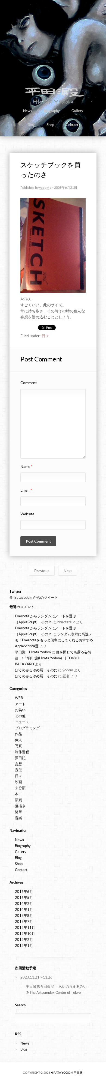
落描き (20, 806)
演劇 (18, 800)
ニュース (22, 722)
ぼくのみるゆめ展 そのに (36, 670)
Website (27, 514)
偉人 (18, 740)
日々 (45, 336)
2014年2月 (24, 904)
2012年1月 (24, 946)
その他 (20, 716)
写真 (18, 746)
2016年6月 (24, 892)
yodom (44, 187)
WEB (19, 698)
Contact (72, 125)
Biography (52, 111)
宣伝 (18, 770)
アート (20, 704)
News (27, 111)
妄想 (18, 764)
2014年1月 (24, 910)
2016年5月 (24, 898)
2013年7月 (24, 922)
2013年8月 (24, 916)
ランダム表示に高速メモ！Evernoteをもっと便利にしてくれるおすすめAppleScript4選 (54, 640)
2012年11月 (25, 928)
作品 (18, 734)
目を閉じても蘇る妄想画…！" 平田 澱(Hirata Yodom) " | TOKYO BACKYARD (53, 658)
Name (26, 466)
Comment (28, 383)
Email (26, 490)
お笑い (20, 710)
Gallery (77, 111)
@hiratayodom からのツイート (34, 598)
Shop (50, 125)
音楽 (18, 818)
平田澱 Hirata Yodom (33, 652)
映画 (18, 782)
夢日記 (20, 758)
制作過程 (22, 752)
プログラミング (27, 728)
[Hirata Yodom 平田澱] (53, 105)
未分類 (20, 788)
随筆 (18, 812)
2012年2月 (24, 940)
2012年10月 (25, 934)
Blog (31, 125)
